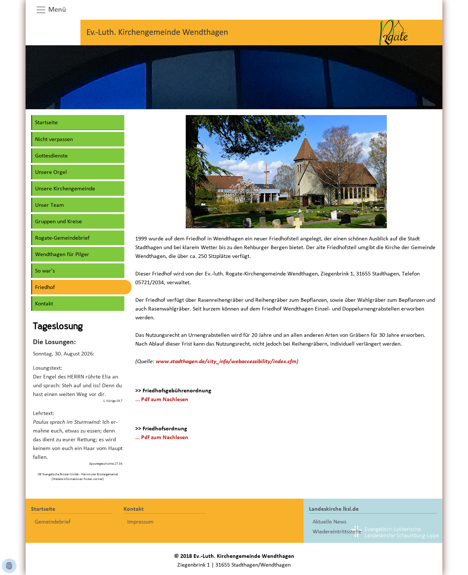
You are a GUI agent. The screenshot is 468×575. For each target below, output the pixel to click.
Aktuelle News (329, 522)
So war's (45, 271)
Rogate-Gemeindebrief (62, 238)
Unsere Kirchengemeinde (65, 188)
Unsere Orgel (51, 172)
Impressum (140, 522)
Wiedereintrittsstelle (337, 531)
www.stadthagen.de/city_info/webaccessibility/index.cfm (226, 361)
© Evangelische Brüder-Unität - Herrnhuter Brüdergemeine (78, 474)
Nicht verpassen (54, 139)
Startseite (46, 122)
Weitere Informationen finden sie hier (78, 479)
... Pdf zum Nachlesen (161, 399)
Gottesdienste (51, 156)
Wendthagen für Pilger (62, 254)
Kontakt (44, 303)
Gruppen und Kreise (58, 221)
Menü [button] (56, 9)
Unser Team (49, 205)
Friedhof (45, 287)
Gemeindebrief (53, 522)
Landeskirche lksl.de (334, 509)
